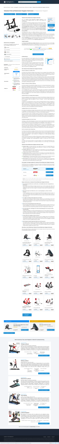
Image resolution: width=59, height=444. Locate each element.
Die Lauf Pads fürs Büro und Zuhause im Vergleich (28, 368)
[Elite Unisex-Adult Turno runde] (34, 327)
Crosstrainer (29, 414)
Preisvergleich (29, 38)
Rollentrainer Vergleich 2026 (38, 39)
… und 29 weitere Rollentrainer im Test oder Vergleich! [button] (38, 50)
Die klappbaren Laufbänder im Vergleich (25, 420)
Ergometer (24, 414)
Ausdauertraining (23, 359)
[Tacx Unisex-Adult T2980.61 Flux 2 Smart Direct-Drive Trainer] (8, 327)
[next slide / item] (19, 26)
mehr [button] (16, 79)
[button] (9, 14)
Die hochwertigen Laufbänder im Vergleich (28, 403)
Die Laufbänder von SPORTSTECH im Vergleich (28, 386)
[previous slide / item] (4, 26)
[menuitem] (4, 7)
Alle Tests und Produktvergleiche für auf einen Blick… (29, 426)
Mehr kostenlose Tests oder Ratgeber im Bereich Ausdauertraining (29, 339)
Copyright (5, 436)
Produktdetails (27, 37)
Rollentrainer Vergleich (42, 11)
